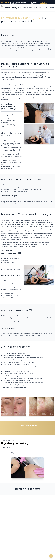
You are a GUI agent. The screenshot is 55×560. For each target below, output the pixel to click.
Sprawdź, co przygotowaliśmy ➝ (44, 3)
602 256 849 (6, 450)
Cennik (46, 7)
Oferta (19, 7)
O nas (35, 7)
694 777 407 (6, 447)
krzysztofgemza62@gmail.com (10, 453)
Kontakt (52, 7)
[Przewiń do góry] (51, 556)
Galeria (40, 7)
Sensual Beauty (10, 8)
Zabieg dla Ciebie (27, 7)
